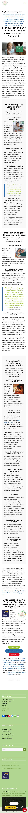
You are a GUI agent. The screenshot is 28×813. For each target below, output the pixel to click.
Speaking (15, 23)
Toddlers (14, 25)
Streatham (8, 25)
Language (6, 18)
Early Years (14, 14)
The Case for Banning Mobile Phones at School (11, 768)
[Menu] (24, 3)
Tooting (5, 668)
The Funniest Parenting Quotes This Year (10, 763)
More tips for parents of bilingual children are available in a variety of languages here (13, 593)
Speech (21, 23)
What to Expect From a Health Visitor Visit (10, 765)
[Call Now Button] (24, 810)
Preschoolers (9, 23)
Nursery (22, 19)
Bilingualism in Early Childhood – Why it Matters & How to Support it (14, 32)
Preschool (21, 21)
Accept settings (14, 803)
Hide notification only (11, 807)
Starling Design (13, 811)
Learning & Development (17, 18)
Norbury (14, 668)
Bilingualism (7, 14)
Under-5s (20, 25)
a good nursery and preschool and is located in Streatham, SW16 (14, 660)
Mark (18, 680)
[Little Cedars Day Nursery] (11, 3)
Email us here (5, 710)
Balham (10, 668)
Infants (20, 16)
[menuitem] (24, 3)
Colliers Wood (21, 668)
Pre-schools (13, 21)
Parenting (7, 21)
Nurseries (16, 19)
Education (15, 16)
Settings (20, 807)
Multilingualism (8, 19)
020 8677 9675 (5, 709)
